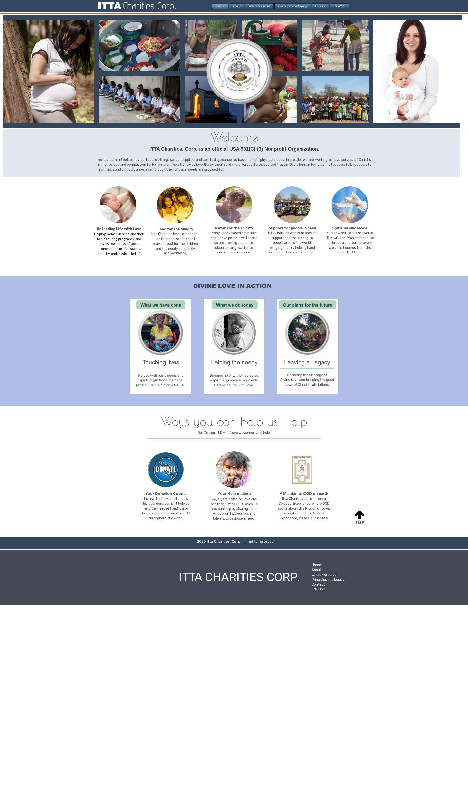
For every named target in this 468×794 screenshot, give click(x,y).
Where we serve (324, 575)
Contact (318, 584)
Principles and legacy (328, 580)
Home (316, 565)
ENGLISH (318, 589)
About (317, 570)
